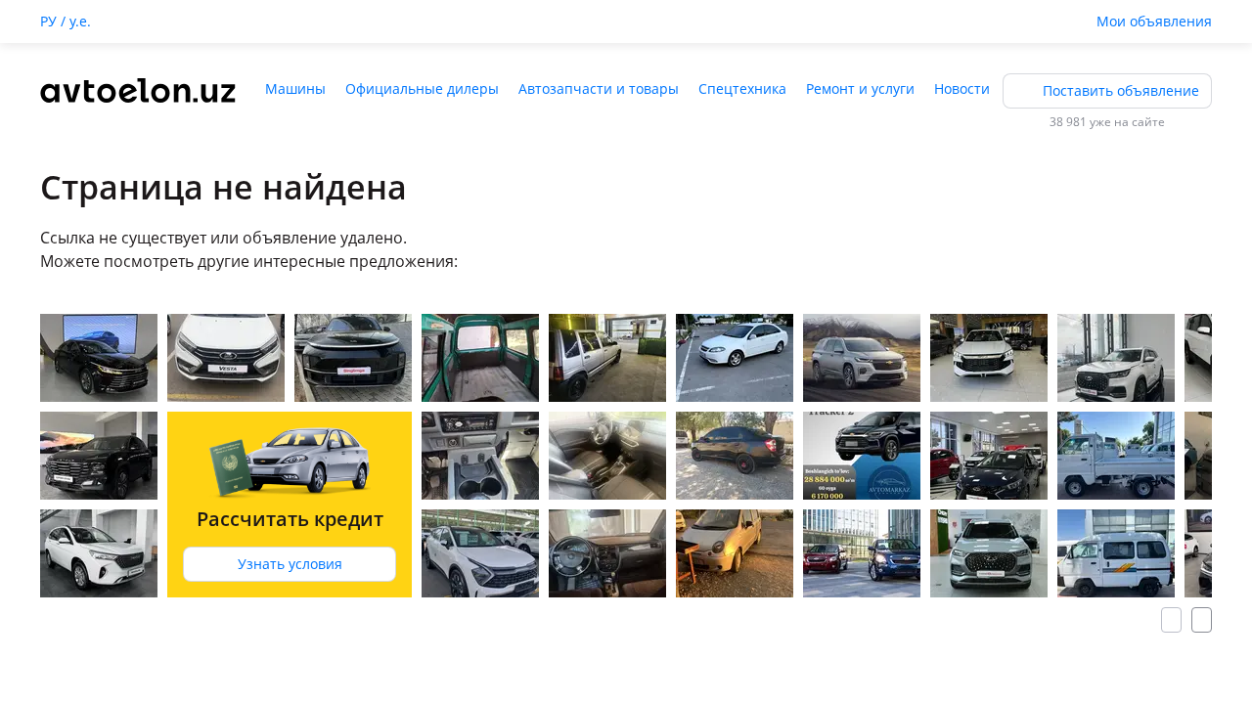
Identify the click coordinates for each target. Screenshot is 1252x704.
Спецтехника (742, 88)
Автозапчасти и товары (598, 88)
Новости (962, 88)
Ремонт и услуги (860, 88)
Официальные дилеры (422, 88)
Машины (295, 88)
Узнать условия (290, 563)
